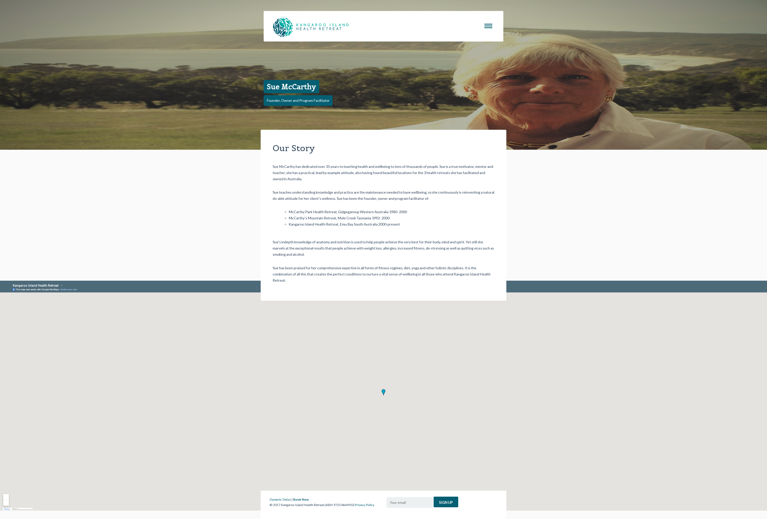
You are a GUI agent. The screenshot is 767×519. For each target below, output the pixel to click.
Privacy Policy (364, 505)
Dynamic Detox (280, 499)
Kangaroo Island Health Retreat (311, 27)
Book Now (301, 499)
